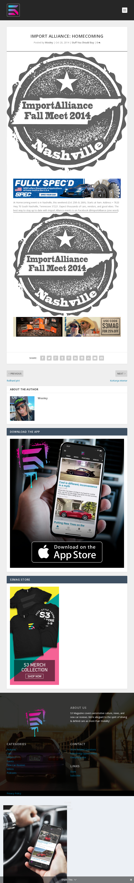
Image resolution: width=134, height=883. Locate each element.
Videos (10, 769)
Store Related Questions (83, 749)
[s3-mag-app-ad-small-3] (67, 566)
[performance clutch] (67, 197)
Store (73, 771)
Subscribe (75, 775)
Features (11, 749)
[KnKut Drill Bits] (67, 335)
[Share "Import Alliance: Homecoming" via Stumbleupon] (88, 358)
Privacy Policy (14, 793)
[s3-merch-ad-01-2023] (34, 684)
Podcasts (12, 772)
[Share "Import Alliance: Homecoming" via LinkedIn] (75, 358)
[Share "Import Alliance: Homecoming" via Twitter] (49, 358)
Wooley (49, 42)
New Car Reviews (16, 765)
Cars (9, 753)
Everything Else (78, 757)
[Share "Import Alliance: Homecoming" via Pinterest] (69, 358)
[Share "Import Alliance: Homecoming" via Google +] (55, 358)
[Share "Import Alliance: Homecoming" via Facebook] (42, 358)
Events (10, 761)
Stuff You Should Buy (83, 42)
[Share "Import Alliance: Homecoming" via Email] (95, 358)
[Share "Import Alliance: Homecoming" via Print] (101, 358)
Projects (11, 757)
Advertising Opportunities (83, 753)
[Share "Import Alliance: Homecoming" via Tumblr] (62, 358)
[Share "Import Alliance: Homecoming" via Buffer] (82, 358)
